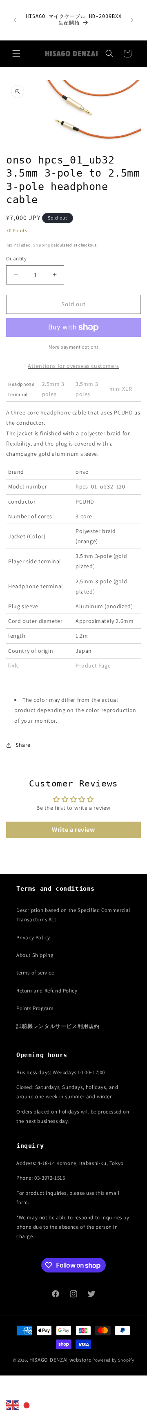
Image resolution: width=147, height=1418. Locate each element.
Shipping (41, 245)
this (100, 1193)
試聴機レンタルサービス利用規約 (58, 1026)
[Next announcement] (132, 20)
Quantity (16, 258)
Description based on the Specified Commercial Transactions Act (73, 915)
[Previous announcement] (15, 20)
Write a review (73, 829)
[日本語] (27, 1405)
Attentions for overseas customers (73, 366)
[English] (13, 1405)
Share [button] (23, 744)
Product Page (93, 665)
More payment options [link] (74, 347)
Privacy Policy (33, 937)
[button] (16, 54)
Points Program (34, 1008)
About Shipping (34, 955)
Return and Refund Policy (46, 990)
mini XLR (120, 388)
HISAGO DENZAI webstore (60, 1359)
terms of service (35, 972)
